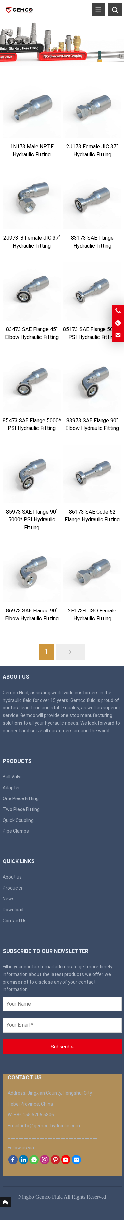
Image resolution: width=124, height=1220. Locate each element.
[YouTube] (66, 1162)
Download (13, 909)
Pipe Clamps (16, 831)
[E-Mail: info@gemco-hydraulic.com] (118, 335)
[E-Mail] (76, 1162)
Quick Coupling (18, 820)
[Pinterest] (55, 1162)
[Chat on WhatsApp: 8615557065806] (118, 323)
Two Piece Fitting (21, 809)
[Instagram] (44, 1162)
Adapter (11, 787)
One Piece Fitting (21, 798)
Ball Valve (13, 776)
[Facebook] (13, 1162)
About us (12, 877)
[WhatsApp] (34, 1162)
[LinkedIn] (23, 1162)
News (9, 898)
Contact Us (15, 920)
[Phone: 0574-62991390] (118, 311)
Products (12, 888)
